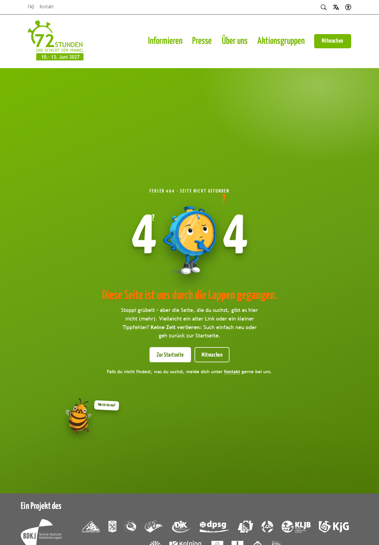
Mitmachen (332, 41)
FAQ (31, 7)
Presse (202, 41)
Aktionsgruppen (281, 41)
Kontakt (47, 7)
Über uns (235, 41)
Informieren (165, 41)
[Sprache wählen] (336, 7)
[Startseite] (55, 41)
